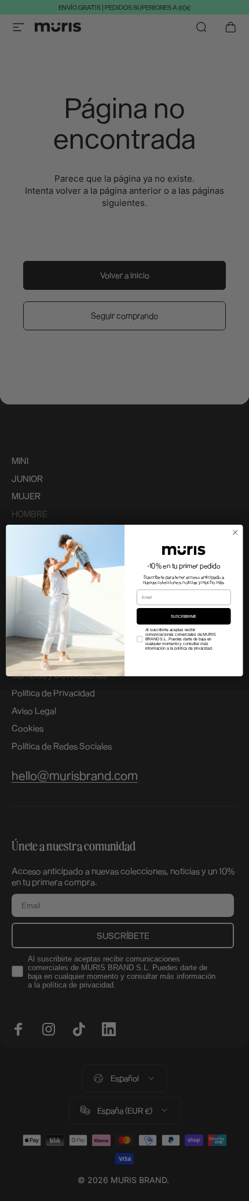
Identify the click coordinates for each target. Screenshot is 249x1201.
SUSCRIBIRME (184, 616)
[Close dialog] (235, 532)
